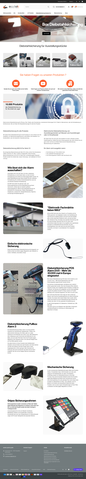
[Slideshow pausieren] (43, 42)
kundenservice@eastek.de (10, 456)
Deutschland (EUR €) (62, 1)
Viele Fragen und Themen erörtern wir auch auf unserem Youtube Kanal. (43, 89)
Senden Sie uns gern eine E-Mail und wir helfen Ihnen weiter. (16, 89)
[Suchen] (48, 7)
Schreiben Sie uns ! (68, 450)
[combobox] (37, 7)
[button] (79, 7)
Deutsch (71, 1)
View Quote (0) (85, 21)
